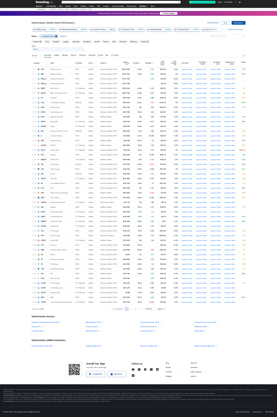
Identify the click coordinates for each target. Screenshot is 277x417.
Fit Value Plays (182, 29)
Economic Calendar (118, 6)
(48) (45, 322)
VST (42, 169)
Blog (167, 363)
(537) (36, 326)
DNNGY (44, 221)
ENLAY (43, 93)
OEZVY (43, 292)
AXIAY (43, 216)
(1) (148, 326)
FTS (42, 245)
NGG (42, 117)
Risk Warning (269, 412)
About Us (194, 363)
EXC (42, 174)
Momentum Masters (69, 29)
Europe (67, 9)
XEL (42, 164)
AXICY (43, 212)
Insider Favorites (99, 29)
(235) (199, 331)
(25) (148, 346)
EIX (42, 254)
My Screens (238, 23)
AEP (42, 131)
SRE (42, 140)
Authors (193, 376)
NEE (42, 74)
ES (42, 259)
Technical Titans (128, 29)
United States (41, 9)
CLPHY (43, 283)
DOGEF (43, 226)
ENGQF (43, 126)
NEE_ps (43, 83)
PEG (42, 193)
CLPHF (43, 288)
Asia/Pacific (83, 9)
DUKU (43, 112)
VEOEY (43, 240)
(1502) (201, 326)
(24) (205, 346)
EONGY (43, 145)
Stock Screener (131, 6)
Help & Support (196, 372)
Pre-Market (52, 9)
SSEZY (43, 178)
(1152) (37, 331)
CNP (42, 269)
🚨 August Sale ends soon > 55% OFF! (202, 2)
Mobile (168, 367)
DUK (42, 107)
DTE (42, 231)
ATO (42, 235)
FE (42, 264)
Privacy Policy (257, 412)
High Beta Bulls (156, 29)
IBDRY (43, 88)
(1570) (147, 331)
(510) (205, 322)
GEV (42, 69)
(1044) (149, 322)
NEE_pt (43, 79)
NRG (42, 297)
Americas (60, 9)
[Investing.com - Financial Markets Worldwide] (44, 2)
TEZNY (43, 302)
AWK (42, 250)
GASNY (43, 202)
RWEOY (43, 159)
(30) (93, 346)
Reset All (63, 36)
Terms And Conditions (242, 412)
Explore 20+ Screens (235, 29)
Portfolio (169, 372)
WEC (42, 197)
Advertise (194, 367)
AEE (42, 207)
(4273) (92, 326)
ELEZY (43, 150)
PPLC (43, 278)
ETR (42, 155)
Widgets (169, 376)
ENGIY (43, 121)
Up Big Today (41, 29)
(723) (93, 322)
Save (225, 23)
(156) (42, 346)
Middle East (74, 9)
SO (42, 98)
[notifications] (235, 2)
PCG (42, 188)
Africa (90, 9)
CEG (42, 102)
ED (42, 183)
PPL (42, 273)
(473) (92, 331)
